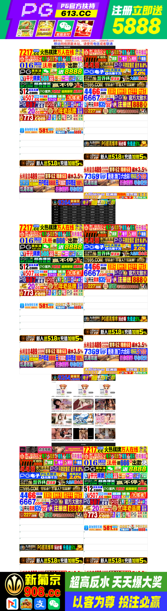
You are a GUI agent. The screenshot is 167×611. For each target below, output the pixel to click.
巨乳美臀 (83, 209)
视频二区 (56, 209)
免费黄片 (83, 220)
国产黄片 (65, 220)
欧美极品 (102, 206)
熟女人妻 (74, 220)
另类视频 (111, 209)
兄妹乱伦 (74, 222)
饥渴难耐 (74, 212)
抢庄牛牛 (74, 214)
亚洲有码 (93, 206)
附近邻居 (65, 212)
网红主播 (74, 206)
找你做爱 (83, 212)
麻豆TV (74, 217)
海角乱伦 (102, 220)
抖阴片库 (56, 220)
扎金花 (101, 214)
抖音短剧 (65, 217)
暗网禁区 (93, 220)
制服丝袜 (102, 209)
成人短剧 (83, 222)
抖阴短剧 (102, 222)
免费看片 (56, 222)
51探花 (83, 217)
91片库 (92, 217)
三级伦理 (65, 209)
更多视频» (83, 444)
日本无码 (83, 206)
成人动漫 (111, 206)
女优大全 (102, 217)
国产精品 (65, 206)
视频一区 (56, 206)
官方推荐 (56, 214)
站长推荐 (56, 212)
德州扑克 (83, 214)
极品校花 (93, 222)
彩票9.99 (93, 214)
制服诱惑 (111, 220)
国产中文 (65, 222)
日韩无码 (111, 222)
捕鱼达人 (65, 214)
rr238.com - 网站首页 (63, 47)
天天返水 (111, 214)
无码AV (56, 217)
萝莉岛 (110, 217)
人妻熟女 (93, 209)
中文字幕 (74, 209)
